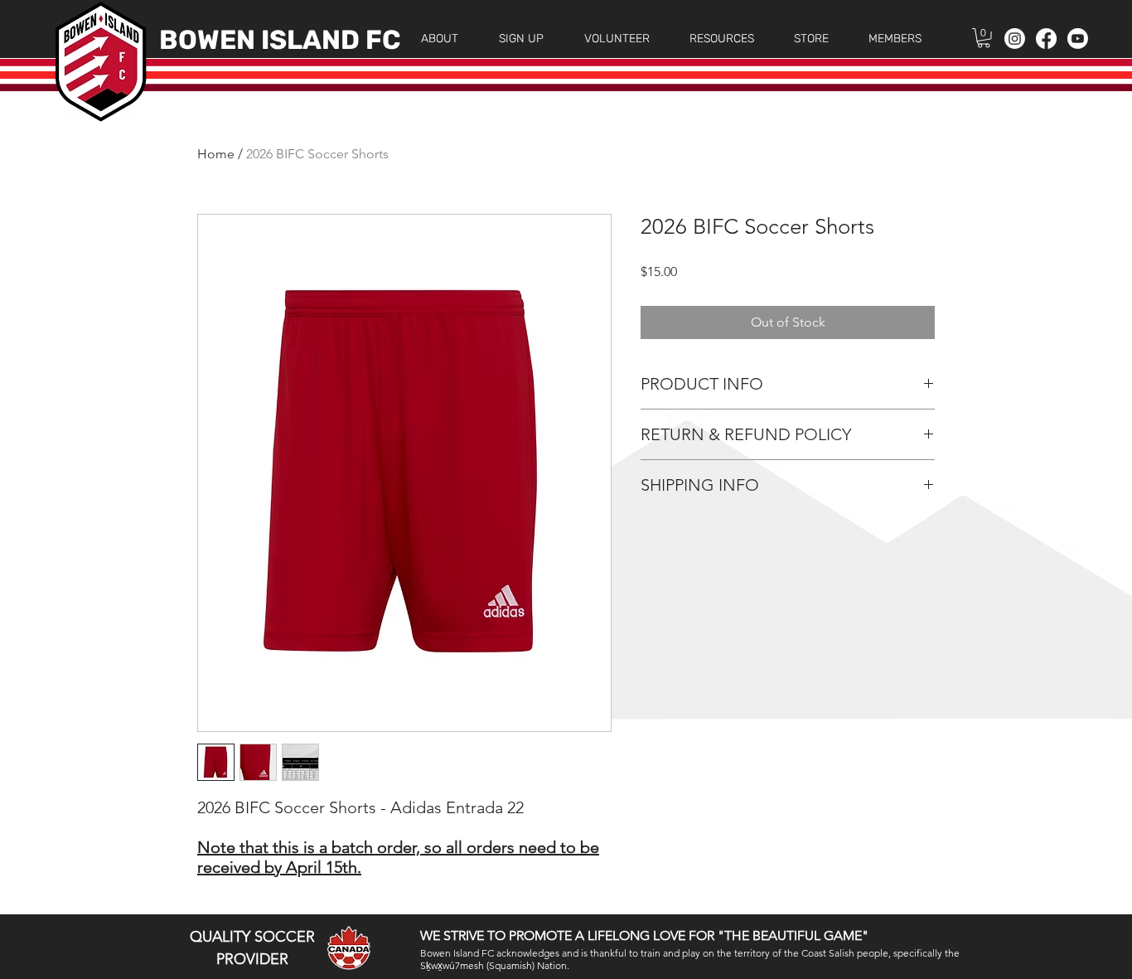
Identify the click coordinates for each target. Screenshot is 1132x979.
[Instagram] (1014, 38)
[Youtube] (1077, 38)
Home (216, 154)
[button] (439, 38)
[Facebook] (1046, 38)
